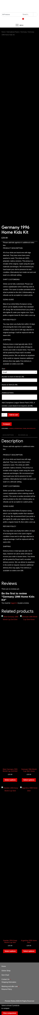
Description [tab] (8, 435)
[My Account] (17, 20)
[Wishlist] (18, 20)
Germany (24, 32)
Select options (10, 780)
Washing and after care (10, 986)
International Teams (13, 32)
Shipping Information (9, 982)
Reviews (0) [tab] (23, 435)
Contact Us (5, 979)
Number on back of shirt (13, 377)
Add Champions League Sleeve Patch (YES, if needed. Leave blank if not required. (18, 404)
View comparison (9, 1013)
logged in (14, 603)
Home (4, 32)
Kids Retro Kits (31, 428)
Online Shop (6, 971)
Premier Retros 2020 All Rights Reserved (19, 1001)
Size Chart (5, 975)
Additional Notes (8, 393)
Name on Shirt (9, 385)
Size (4, 369)
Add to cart (13, 415)
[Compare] (20, 20)
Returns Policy (7, 989)
